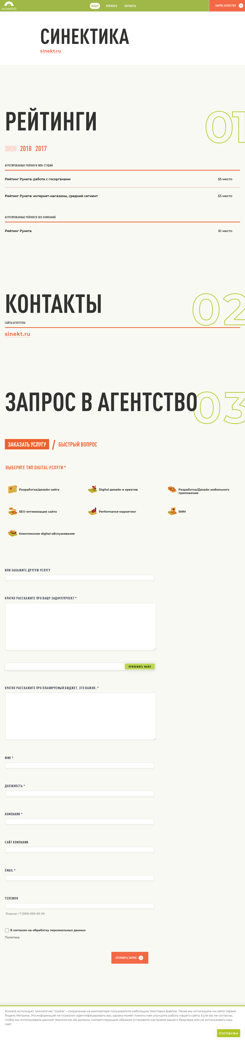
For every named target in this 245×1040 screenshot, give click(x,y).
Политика (12, 937)
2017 (41, 148)
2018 (26, 148)
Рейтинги (111, 6)
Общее (95, 6)
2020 (10, 148)
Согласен (228, 1033)
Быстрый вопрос (77, 444)
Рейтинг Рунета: (37, 179)
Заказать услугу (27, 444)
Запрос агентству (225, 5)
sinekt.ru (50, 51)
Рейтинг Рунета (18, 231)
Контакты (130, 6)
